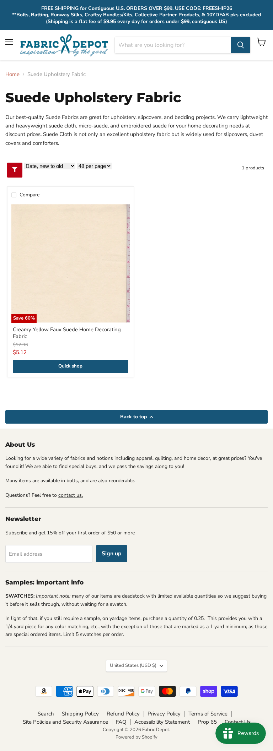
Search (46, 713)
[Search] (240, 45)
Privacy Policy (164, 713)
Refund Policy (123, 713)
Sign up (112, 553)
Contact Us (238, 721)
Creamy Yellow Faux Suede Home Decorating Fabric (67, 333)
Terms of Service (208, 713)
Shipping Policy (80, 713)
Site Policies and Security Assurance (65, 721)
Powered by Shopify (136, 737)
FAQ (121, 721)
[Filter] (14, 170)
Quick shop (70, 366)
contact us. (70, 495)
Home (12, 74)
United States (133, 665)
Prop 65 (207, 721)
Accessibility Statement (162, 721)
